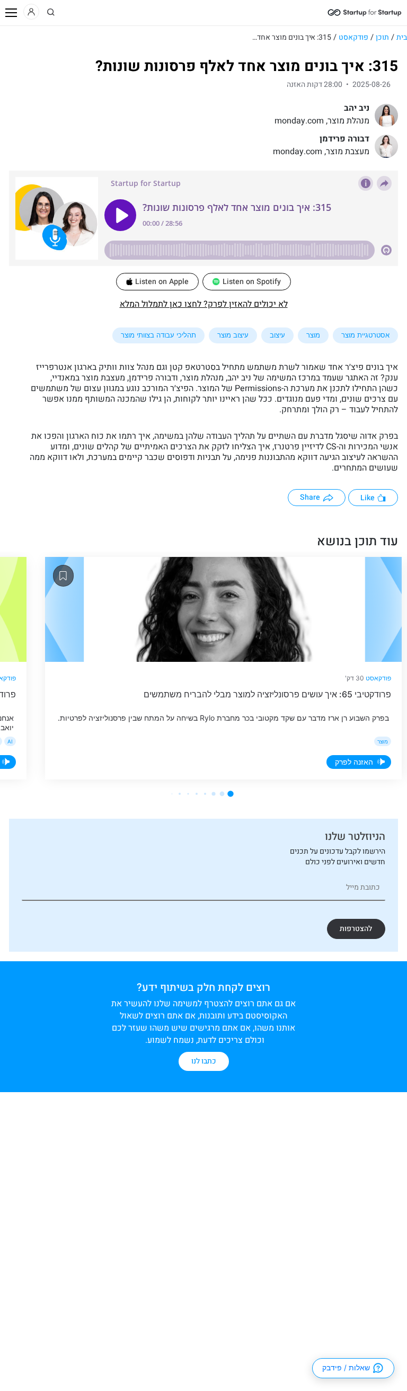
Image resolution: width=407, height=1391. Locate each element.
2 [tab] (222, 793)
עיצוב (277, 335)
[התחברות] (31, 12)
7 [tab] (180, 794)
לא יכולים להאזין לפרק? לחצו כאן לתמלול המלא (204, 304)
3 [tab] (213, 793)
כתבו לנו (203, 1061)
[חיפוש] (50, 12)
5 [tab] (197, 794)
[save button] (63, 576)
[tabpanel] (219, 668)
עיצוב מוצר (233, 335)
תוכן (382, 37)
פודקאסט (353, 37)
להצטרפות (356, 928)
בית (401, 37)
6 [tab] (188, 793)
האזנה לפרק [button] (354, 761)
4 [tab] (205, 794)
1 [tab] (230, 793)
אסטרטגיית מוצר (365, 335)
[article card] (223, 609)
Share (310, 497)
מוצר (313, 335)
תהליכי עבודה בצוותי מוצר (158, 335)
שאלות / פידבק (346, 1367)
